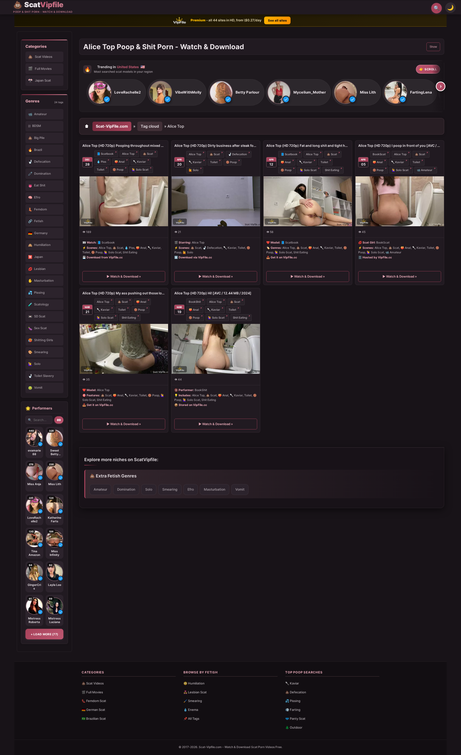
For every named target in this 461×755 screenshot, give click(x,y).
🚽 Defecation (237, 154)
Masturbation (214, 489)
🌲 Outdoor (293, 727)
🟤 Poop (118, 169)
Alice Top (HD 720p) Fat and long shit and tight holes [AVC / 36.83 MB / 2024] (307, 145)
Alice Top (128, 153)
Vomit (239, 489)
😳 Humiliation (194, 683)
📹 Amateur (424, 170)
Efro (191, 489)
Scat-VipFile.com (112, 126)
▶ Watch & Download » (124, 277)
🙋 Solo (194, 170)
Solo (148, 489)
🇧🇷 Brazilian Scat (94, 718)
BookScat (379, 154)
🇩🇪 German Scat (93, 710)
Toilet (100, 169)
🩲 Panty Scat (295, 718)
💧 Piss (101, 161)
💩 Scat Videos (93, 683)
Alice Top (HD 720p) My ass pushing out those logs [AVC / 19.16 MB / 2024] (123, 293)
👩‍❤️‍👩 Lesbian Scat (195, 692)
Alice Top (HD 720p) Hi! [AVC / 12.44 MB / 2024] (212, 293)
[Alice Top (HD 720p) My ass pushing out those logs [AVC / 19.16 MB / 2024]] (123, 349)
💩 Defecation (295, 692)
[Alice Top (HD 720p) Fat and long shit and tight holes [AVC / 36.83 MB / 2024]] (307, 201)
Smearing (169, 489)
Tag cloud (150, 126)
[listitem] (116, 92)
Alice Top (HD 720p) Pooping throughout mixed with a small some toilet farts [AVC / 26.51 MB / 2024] (123, 145)
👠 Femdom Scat (94, 701)
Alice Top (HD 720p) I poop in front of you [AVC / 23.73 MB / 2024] (399, 145)
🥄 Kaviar (139, 161)
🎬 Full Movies (92, 692)
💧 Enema (190, 710)
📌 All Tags (191, 718)
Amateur (100, 489)
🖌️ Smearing (192, 701)
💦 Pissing (292, 701)
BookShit (195, 301)
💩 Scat (148, 153)
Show (433, 46)
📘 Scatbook (105, 153)
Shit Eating (332, 170)
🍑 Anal (120, 161)
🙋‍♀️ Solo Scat (140, 169)
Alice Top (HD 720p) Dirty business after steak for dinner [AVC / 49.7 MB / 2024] (215, 145)
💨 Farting (292, 710)
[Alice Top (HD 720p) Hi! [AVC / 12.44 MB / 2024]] (215, 349)
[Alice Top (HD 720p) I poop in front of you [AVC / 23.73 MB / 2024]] (399, 201)
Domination (126, 489)
